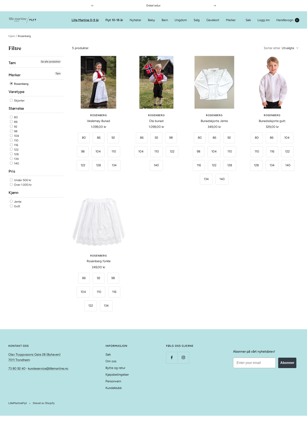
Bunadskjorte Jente (214, 121)
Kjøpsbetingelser (117, 374)
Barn (165, 20)
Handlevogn (287, 20)
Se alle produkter (50, 61)
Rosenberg (20, 84)
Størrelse (16, 108)
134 (16, 159)
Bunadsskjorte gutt (272, 121)
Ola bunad (156, 121)
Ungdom (181, 20)
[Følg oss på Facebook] (172, 357)
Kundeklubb (113, 388)
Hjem (11, 36)
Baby (151, 20)
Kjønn (13, 193)
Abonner (287, 363)
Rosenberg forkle (98, 261)
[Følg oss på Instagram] (183, 357)
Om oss (110, 361)
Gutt (16, 206)
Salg (197, 20)
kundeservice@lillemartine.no (48, 368)
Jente (17, 201)
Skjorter (19, 101)
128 (16, 154)
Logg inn (264, 20)
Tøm (58, 73)
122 (16, 149)
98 (15, 131)
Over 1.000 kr (22, 185)
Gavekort (212, 20)
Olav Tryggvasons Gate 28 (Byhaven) (34, 354)
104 (16, 136)
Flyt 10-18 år (114, 20)
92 (15, 126)
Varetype (16, 91)
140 (16, 163)
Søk (248, 20)
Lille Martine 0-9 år (85, 20)
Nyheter (135, 20)
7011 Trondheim (19, 360)
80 (15, 117)
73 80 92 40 (16, 368)
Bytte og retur (115, 368)
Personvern (113, 381)
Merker (231, 20)
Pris (12, 171)
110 (15, 140)
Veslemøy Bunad (98, 121)
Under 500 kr (22, 180)
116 (15, 145)
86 (15, 122)
